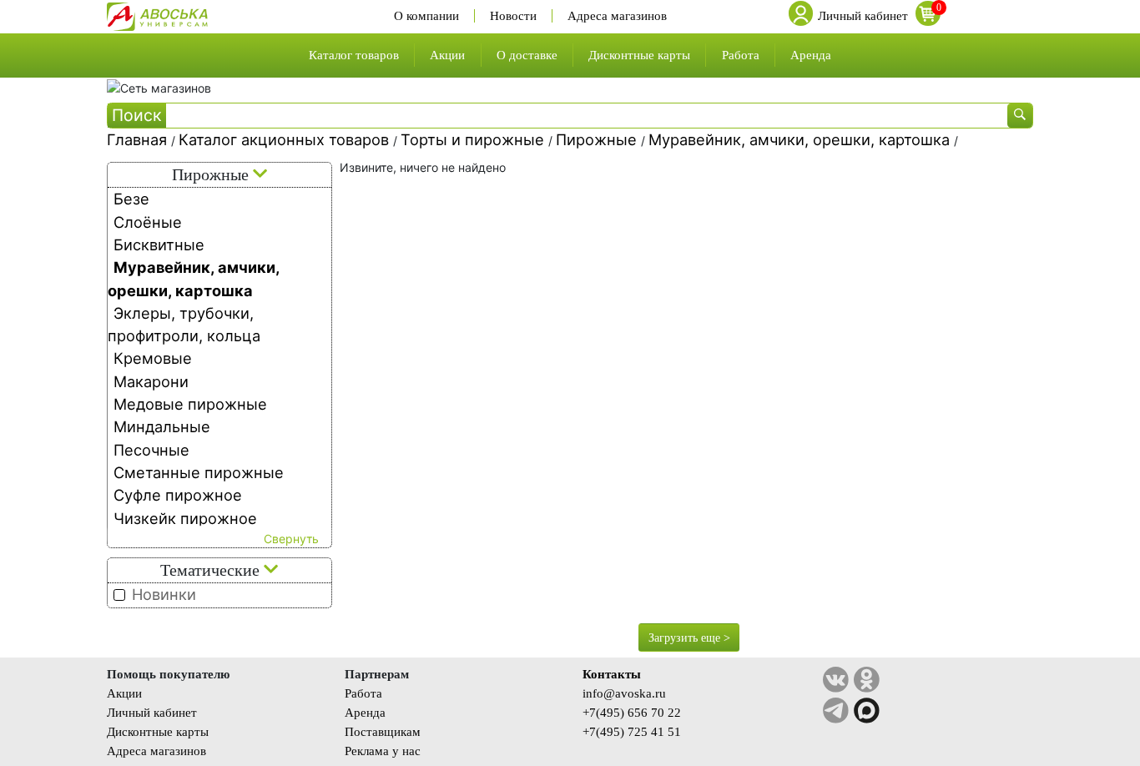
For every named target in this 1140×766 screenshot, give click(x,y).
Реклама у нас (383, 750)
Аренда (810, 55)
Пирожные (598, 139)
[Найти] (1019, 115)
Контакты (612, 674)
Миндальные (161, 426)
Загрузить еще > (689, 638)
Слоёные (147, 222)
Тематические (212, 570)
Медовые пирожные (190, 404)
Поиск (137, 115)
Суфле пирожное (177, 495)
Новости (513, 16)
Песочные (151, 450)
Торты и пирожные (474, 139)
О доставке (527, 55)
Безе (131, 198)
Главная (139, 139)
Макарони (151, 381)
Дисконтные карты (639, 55)
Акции (447, 55)
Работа (740, 55)
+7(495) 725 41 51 (632, 731)
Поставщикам (383, 731)
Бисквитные (158, 244)
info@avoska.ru (624, 693)
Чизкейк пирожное (185, 518)
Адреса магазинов (617, 16)
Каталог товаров (354, 55)
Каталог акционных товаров (286, 139)
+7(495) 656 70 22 (632, 712)
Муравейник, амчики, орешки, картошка (801, 139)
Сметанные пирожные (198, 472)
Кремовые (152, 358)
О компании (426, 16)
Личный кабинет (152, 712)
